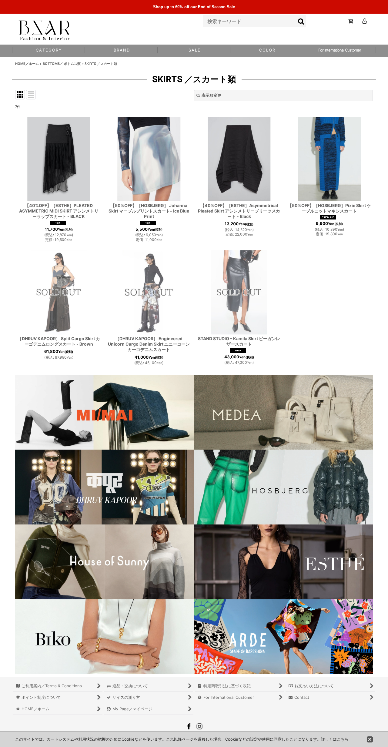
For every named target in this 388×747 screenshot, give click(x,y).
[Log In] (364, 21)
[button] (266, 51)
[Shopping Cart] (350, 21)
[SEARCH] (301, 21)
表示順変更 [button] (211, 95)
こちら (343, 739)
